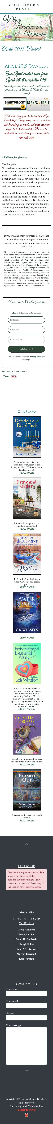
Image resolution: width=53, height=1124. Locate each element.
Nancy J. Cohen (26, 934)
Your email (12, 1001)
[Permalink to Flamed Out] (27, 791)
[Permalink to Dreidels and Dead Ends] (27, 438)
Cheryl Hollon (26, 944)
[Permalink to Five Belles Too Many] (27, 735)
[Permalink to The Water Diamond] (27, 614)
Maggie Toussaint (26, 954)
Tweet (6, 375)
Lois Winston (26, 959)
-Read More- (27, 472)
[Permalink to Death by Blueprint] (27, 555)
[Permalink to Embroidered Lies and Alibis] (27, 664)
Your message (13, 1025)
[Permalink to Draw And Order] (27, 499)
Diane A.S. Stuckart (26, 949)
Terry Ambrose (26, 929)
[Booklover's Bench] (27, 7)
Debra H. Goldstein (26, 939)
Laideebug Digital (26, 1110)
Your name (12, 989)
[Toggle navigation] (3, 6)
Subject (10, 1013)
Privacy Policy (35, 356)
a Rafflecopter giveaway (15, 157)
